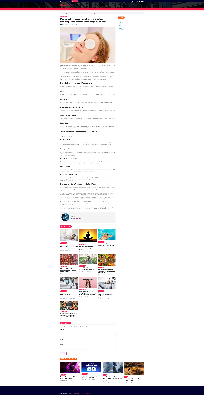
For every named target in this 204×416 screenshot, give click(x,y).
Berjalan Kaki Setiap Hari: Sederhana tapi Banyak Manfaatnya (67, 294)
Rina (63, 250)
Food (96, 9)
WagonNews (75, 393)
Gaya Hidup (85, 9)
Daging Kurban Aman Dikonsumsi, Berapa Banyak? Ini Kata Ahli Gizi (68, 270)
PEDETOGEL (121, 22)
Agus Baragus (83, 251)
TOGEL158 (121, 26)
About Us (111, 9)
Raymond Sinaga (65, 24)
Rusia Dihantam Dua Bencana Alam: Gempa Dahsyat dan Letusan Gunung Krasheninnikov (112, 378)
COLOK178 (121, 29)
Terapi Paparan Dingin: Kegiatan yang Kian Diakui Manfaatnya (105, 294)
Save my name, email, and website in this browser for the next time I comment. (77, 350)
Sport (101, 9)
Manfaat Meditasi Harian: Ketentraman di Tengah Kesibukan (86, 248)
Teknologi (72, 9)
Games (106, 9)
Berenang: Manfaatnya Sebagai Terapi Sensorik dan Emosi (106, 245)
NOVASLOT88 (121, 28)
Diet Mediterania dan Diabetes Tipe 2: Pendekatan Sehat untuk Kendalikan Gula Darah (68, 315)
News (67, 9)
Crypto (92, 9)
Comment (62, 329)
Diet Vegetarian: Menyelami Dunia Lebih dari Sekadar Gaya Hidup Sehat (106, 271)
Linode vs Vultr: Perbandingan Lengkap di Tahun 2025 (89, 377)
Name (61, 339)
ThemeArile (87, 393)
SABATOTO (121, 25)
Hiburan (79, 9)
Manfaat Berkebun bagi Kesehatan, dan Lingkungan (87, 268)
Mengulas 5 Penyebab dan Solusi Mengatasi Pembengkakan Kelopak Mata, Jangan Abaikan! (82, 13)
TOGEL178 (121, 21)
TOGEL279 (121, 24)
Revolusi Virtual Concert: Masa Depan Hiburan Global (68, 377)
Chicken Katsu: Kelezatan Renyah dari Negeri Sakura (133, 380)
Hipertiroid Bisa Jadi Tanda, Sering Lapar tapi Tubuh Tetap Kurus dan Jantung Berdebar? (87, 293)
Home (62, 9)
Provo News (81, 393)
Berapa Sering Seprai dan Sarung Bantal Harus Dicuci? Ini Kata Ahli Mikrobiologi (69, 246)
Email (61, 344)
